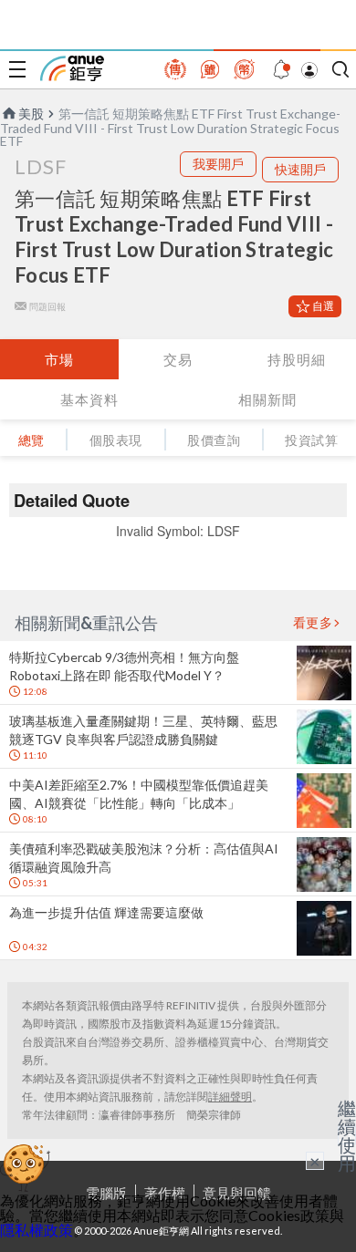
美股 (31, 113)
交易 (178, 359)
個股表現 (115, 440)
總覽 (31, 440)
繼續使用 (347, 1135)
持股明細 (296, 359)
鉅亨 (72, 68)
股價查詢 (213, 440)
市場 (59, 359)
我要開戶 (218, 163)
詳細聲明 (230, 1096)
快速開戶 (300, 169)
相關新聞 (267, 399)
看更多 (313, 622)
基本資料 (89, 399)
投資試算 (311, 440)
